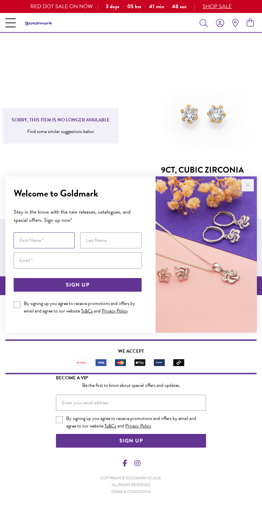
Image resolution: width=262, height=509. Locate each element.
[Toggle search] (205, 23)
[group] (131, 6)
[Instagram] (137, 463)
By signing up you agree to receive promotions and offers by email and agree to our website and (79, 307)
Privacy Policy (115, 311)
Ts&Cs (87, 311)
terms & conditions (131, 492)
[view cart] (250, 23)
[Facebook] (125, 463)
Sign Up (77, 285)
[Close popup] (248, 185)
